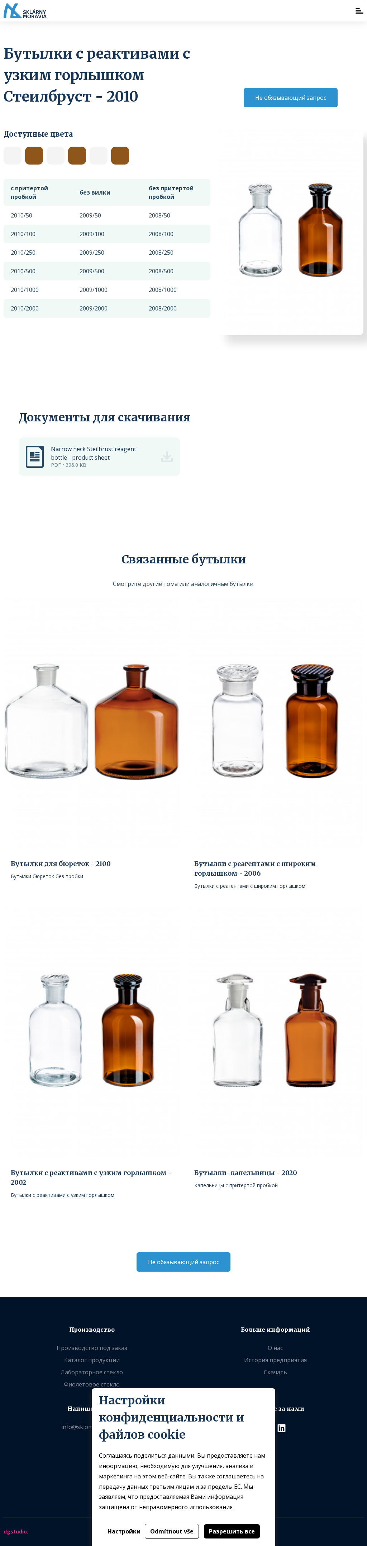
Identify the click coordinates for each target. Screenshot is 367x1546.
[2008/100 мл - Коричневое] (34, 156)
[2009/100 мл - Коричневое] (77, 156)
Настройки (124, 1531)
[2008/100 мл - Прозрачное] (13, 156)
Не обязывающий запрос (290, 98)
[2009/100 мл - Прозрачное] (56, 156)
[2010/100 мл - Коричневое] (120, 156)
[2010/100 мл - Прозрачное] (99, 156)
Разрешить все (232, 1531)
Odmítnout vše (172, 1531)
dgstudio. (16, 1531)
